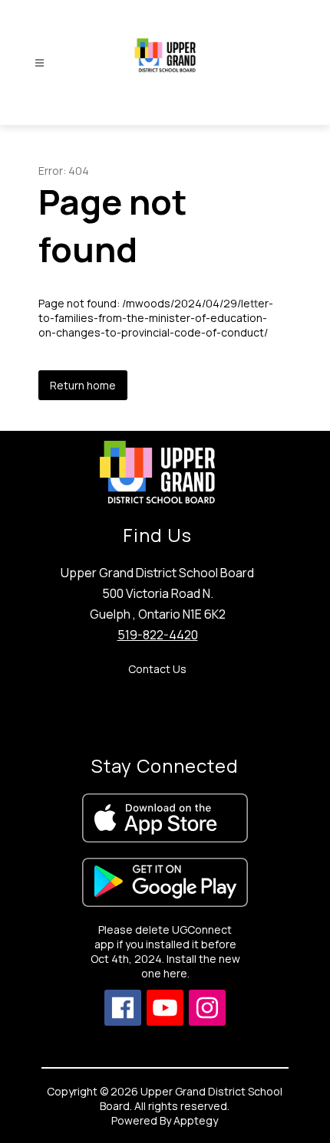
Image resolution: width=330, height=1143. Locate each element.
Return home (83, 385)
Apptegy (195, 1120)
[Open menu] (39, 63)
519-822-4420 (157, 634)
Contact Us (157, 669)
